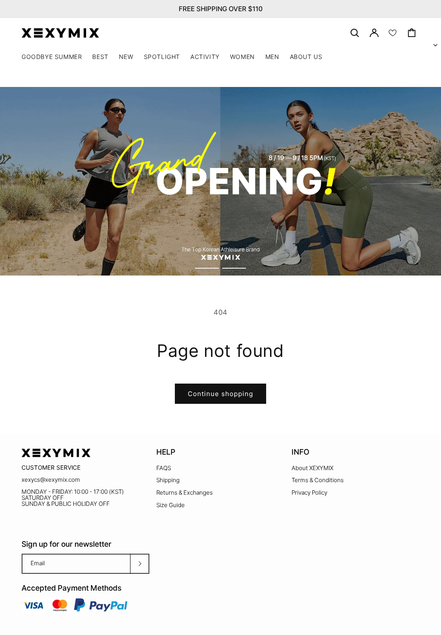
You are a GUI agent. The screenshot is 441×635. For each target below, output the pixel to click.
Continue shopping (220, 394)
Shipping (168, 480)
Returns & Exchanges (184, 492)
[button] (162, 57)
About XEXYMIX (312, 468)
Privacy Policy (309, 492)
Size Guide (170, 505)
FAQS (163, 468)
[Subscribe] (139, 564)
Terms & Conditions (318, 480)
